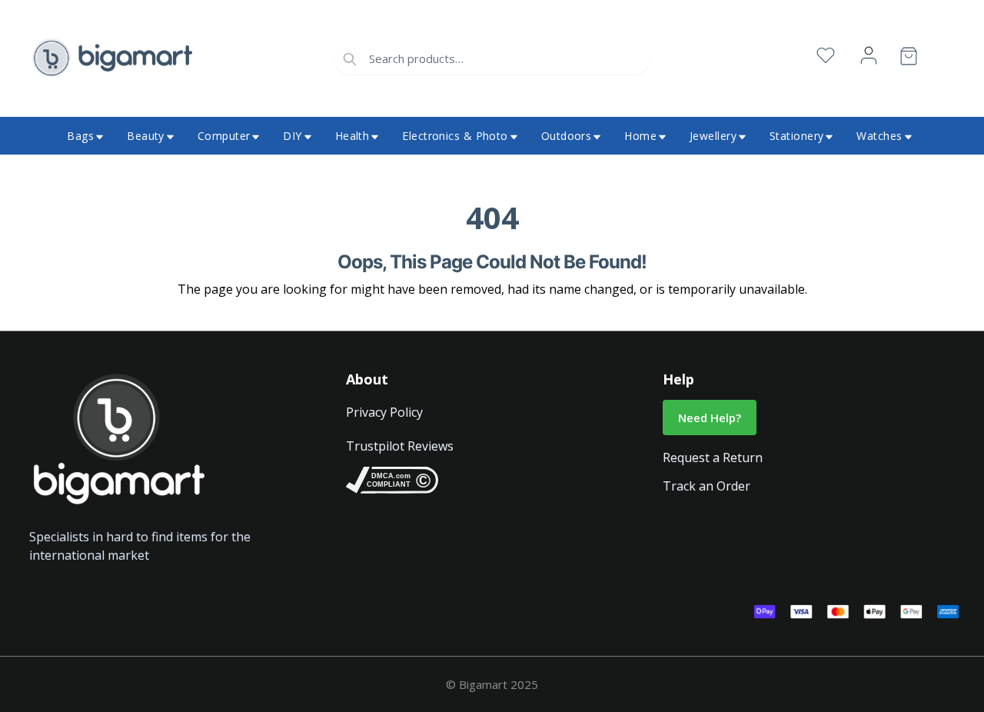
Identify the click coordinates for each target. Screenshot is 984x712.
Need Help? (709, 417)
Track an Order (706, 485)
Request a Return (713, 457)
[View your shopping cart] (909, 59)
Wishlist (825, 55)
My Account (868, 55)
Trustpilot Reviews (400, 446)
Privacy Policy (384, 412)
